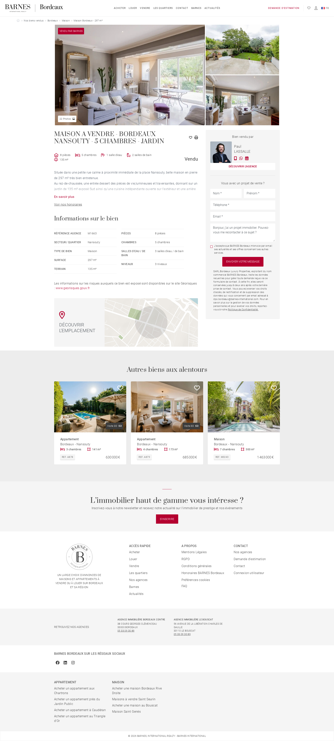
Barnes (196, 8)
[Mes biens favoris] (308, 8)
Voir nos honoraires (68, 204)
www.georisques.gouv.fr (73, 288)
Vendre (145, 8)
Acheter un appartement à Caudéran (80, 710)
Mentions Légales (194, 552)
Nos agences (138, 580)
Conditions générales (196, 566)
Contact (182, 8)
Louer (133, 8)
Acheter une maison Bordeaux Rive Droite (137, 691)
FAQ (184, 586)
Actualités (212, 8)
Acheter (120, 8)
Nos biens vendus (33, 20)
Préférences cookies (195, 580)
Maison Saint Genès (126, 711)
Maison (66, 20)
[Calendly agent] (247, 158)
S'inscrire (167, 519)
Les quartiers (163, 8)
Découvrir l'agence (243, 166)
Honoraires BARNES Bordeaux (202, 573)
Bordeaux (53, 20)
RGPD (185, 559)
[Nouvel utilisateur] (316, 8)
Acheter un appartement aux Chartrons (74, 691)
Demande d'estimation (283, 8)
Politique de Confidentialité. (243, 309)
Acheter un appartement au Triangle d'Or (80, 718)
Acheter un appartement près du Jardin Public (77, 701)
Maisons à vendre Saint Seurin (134, 699)
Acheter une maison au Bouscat (135, 705)
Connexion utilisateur (249, 573)
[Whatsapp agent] (241, 158)
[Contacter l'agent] (235, 158)
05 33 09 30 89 (126, 630)
